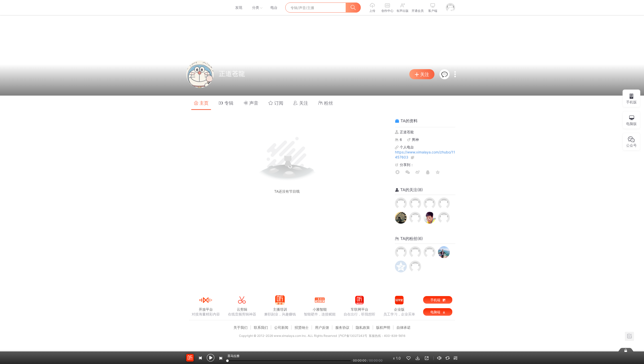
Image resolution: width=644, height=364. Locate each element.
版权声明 (383, 327)
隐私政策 (363, 327)
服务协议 (342, 327)
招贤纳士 (302, 327)
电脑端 (435, 312)
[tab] (201, 102)
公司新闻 (281, 327)
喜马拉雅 (205, 7)
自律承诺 (403, 327)
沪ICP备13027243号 (352, 336)
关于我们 (240, 327)
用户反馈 (322, 327)
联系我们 (261, 327)
